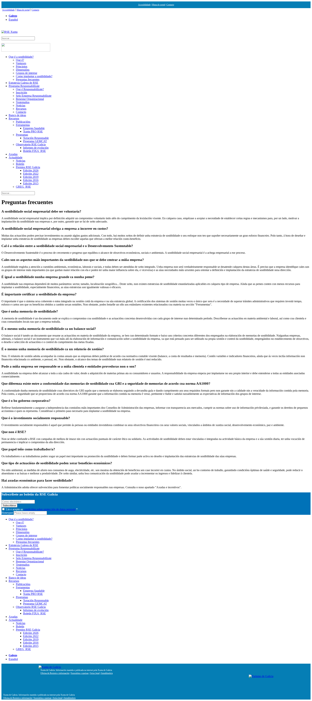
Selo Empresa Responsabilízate (33, 95)
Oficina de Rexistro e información (54, 673)
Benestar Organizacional (30, 99)
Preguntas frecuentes (27, 79)
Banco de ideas (17, 115)
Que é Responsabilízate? (30, 89)
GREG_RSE (23, 186)
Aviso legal (94, 673)
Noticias (20, 105)
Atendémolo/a (107, 673)
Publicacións (23, 121)
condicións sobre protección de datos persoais (49, 509)
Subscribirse (9, 505)
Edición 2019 (30, 176)
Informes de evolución (36, 147)
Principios (21, 66)
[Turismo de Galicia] (261, 676)
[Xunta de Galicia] (50, 667)
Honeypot (7, 512)
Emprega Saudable (34, 128)
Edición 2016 (30, 180)
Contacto (170, 4)
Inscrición (21, 92)
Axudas (13, 154)
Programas (22, 134)
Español (13, 19)
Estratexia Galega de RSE (23, 82)
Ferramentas (23, 124)
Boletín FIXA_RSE (34, 150)
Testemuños (22, 102)
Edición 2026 (30, 170)
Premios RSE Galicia (28, 167)
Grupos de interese (26, 73)
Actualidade (15, 157)
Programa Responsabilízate (24, 86)
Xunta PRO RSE (33, 131)
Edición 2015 (30, 183)
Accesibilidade (144, 4)
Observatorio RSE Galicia (31, 144)
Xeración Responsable (36, 137)
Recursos (21, 108)
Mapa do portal (158, 4)
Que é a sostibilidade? (21, 56)
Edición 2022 (30, 173)
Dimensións (22, 69)
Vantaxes (21, 63)
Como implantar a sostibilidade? (34, 76)
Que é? (20, 60)
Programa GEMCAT (35, 141)
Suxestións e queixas (80, 673)
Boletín (20, 163)
